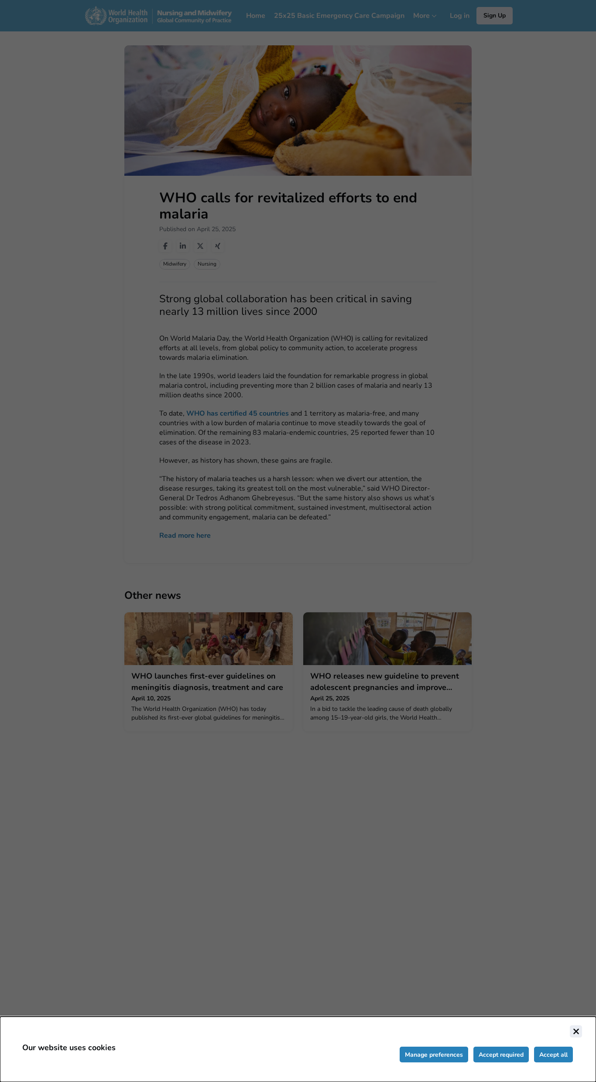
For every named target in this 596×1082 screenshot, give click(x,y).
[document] (298, 1049)
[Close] (576, 1031)
